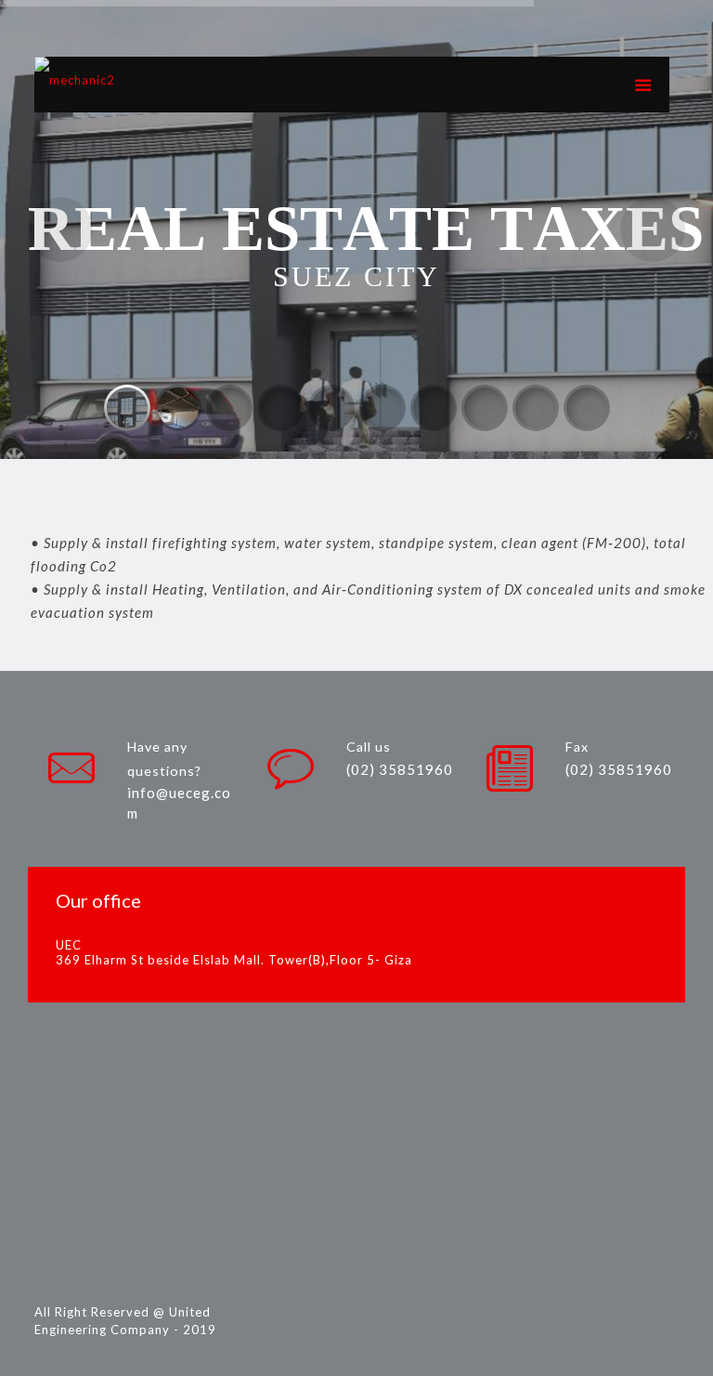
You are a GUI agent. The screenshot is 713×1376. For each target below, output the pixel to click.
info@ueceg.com (179, 802)
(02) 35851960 (399, 769)
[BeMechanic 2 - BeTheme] (74, 84)
